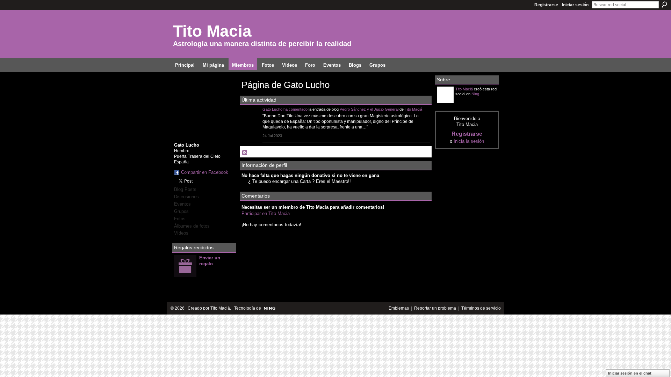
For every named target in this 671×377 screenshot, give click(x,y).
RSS (245, 153)
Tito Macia (212, 31)
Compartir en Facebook (204, 172)
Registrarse (546, 4)
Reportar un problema (435, 308)
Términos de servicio (481, 308)
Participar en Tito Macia (265, 213)
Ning (475, 94)
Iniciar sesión (575, 4)
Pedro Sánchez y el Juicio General (369, 109)
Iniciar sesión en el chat (629, 373)
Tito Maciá (413, 109)
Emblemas (399, 308)
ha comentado (295, 109)
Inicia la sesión (469, 141)
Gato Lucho (272, 109)
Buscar (664, 4)
